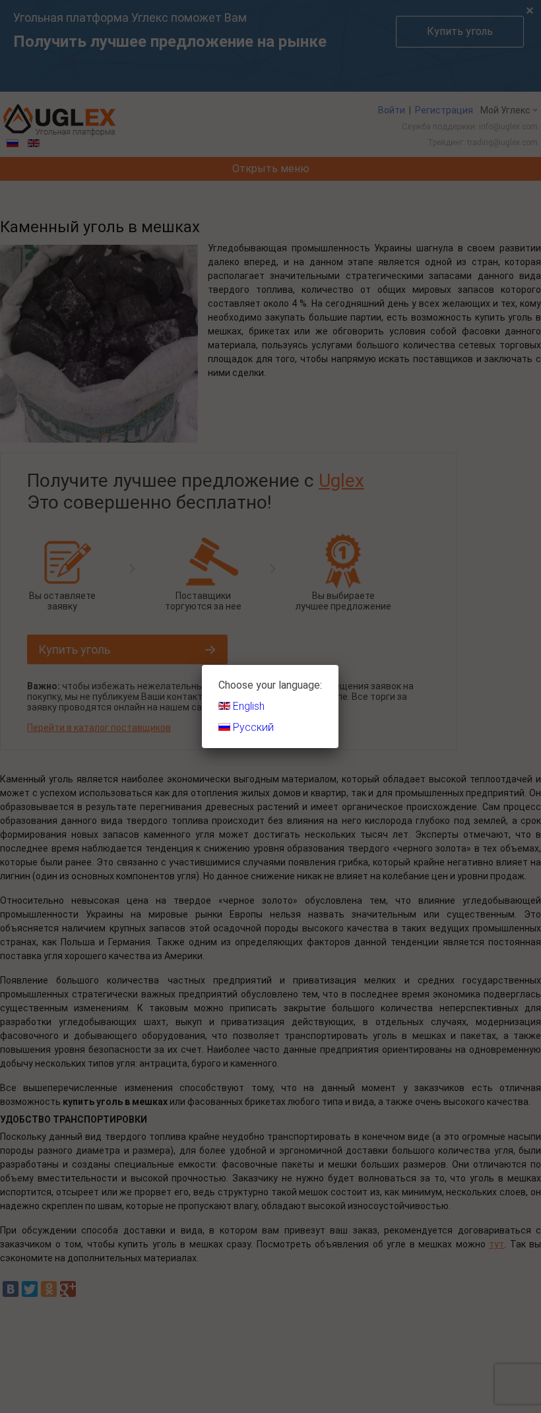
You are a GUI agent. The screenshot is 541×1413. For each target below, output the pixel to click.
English (247, 706)
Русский (252, 727)
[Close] (338, 665)
